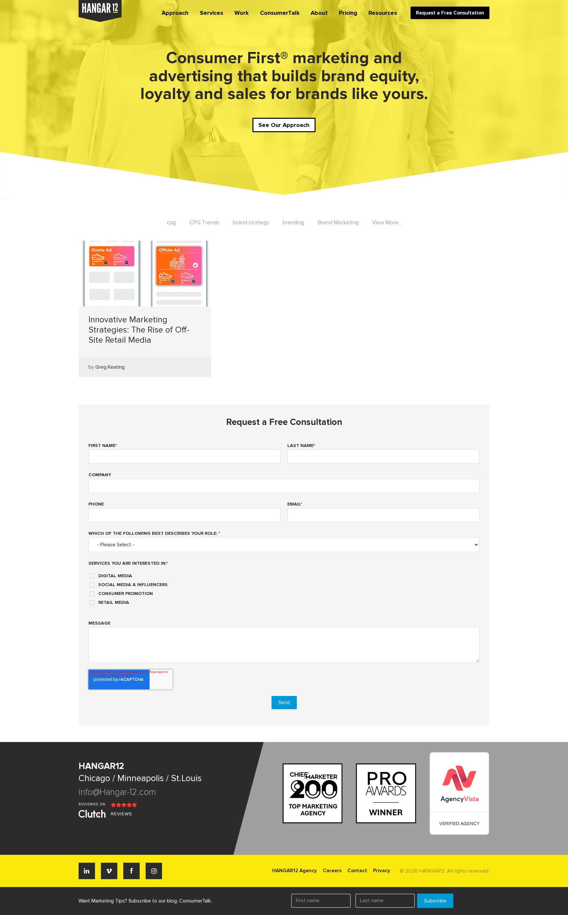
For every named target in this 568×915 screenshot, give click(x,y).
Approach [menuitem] (175, 12)
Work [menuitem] (241, 12)
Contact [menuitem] (357, 871)
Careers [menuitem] (332, 871)
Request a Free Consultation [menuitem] (450, 13)
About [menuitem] (319, 12)
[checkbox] (284, 586)
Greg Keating (110, 367)
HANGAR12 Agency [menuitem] (294, 871)
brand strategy (251, 222)
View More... (386, 222)
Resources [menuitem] (382, 12)
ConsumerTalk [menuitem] (280, 12)
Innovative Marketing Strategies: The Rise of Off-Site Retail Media (138, 329)
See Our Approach (284, 125)
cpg (171, 222)
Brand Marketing (338, 222)
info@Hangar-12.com (117, 792)
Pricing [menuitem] (348, 12)
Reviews (121, 814)
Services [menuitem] (211, 12)
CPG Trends (204, 222)
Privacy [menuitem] (381, 871)
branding (293, 222)
